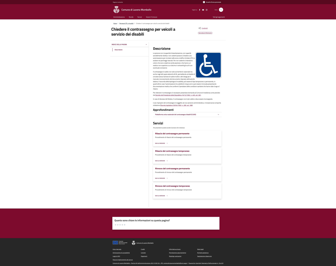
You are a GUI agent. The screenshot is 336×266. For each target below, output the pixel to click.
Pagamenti (144, 256)
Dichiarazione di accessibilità (121, 253)
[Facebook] (199, 9)
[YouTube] (202, 9)
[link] (161, 143)
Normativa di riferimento (205, 32)
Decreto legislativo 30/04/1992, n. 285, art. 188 (176, 105)
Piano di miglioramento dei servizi (123, 260)
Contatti (143, 253)
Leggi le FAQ (116, 256)
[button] (212, 2)
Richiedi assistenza (203, 253)
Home (115, 23)
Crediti (143, 249)
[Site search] (221, 10)
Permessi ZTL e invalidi (126, 23)
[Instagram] (206, 9)
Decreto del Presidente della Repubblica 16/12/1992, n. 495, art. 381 (178, 95)
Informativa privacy (175, 249)
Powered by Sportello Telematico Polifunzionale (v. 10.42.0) (205, 263)
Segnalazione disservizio (204, 256)
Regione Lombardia (118, 2)
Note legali (200, 249)
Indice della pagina (119, 44)
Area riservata (117, 249)
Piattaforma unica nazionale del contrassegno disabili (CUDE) (175, 114)
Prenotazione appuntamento (177, 253)
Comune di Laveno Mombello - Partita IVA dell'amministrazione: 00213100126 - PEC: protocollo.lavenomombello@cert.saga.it (150, 263)
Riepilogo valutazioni (175, 256)
